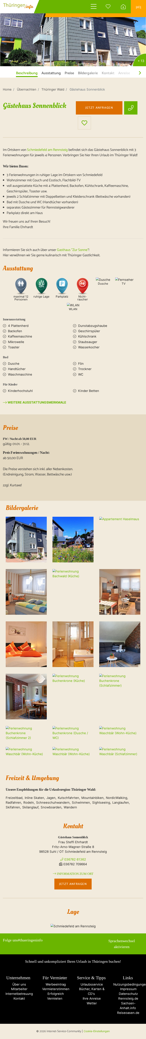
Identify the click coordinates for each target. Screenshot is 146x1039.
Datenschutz (128, 994)
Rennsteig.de (127, 998)
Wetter (91, 1003)
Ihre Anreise (91, 998)
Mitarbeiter (18, 989)
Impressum (127, 989)
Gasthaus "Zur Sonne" (73, 250)
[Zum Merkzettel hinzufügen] (84, 123)
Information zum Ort (74, 874)
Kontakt (18, 998)
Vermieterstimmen (54, 989)
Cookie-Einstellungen (97, 1031)
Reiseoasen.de (127, 1013)
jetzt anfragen (99, 107)
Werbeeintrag (55, 984)
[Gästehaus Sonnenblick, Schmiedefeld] (73, 33)
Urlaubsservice (91, 984)
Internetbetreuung (18, 994)
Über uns (18, 984)
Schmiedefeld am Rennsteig (47, 150)
